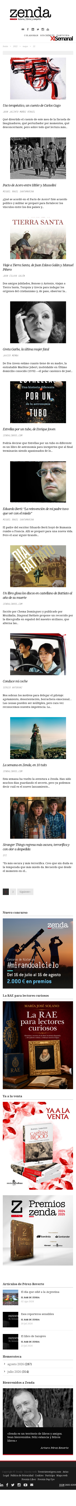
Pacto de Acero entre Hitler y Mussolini (29, 185)
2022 (15, 46)
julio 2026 (14, 1372)
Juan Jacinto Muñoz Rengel (19, 111)
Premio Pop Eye (46, 1479)
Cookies (39, 1475)
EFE (5, 855)
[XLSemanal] (61, 38)
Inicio (5, 46)
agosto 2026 (15, 1364)
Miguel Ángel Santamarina (18, 191)
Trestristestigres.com (49, 1471)
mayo (25, 46)
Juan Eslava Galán (14, 275)
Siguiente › (25, 891)
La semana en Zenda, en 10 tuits (25, 765)
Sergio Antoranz (12, 687)
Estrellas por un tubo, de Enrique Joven (29, 429)
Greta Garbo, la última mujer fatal (26, 349)
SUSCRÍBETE (47, 35)
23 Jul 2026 (27, 1345)
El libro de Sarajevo (33, 1336)
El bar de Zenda (30, 1297)
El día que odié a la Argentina (40, 1292)
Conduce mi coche (15, 681)
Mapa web (62, 1475)
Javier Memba (10, 355)
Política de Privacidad (22, 1475)
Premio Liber (29, 1479)
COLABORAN (31, 35)
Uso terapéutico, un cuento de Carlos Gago (32, 105)
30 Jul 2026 (27, 1323)
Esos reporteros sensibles (37, 1314)
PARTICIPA (63, 35)
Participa (50, 1475)
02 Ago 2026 (27, 1301)
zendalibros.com (12, 435)
